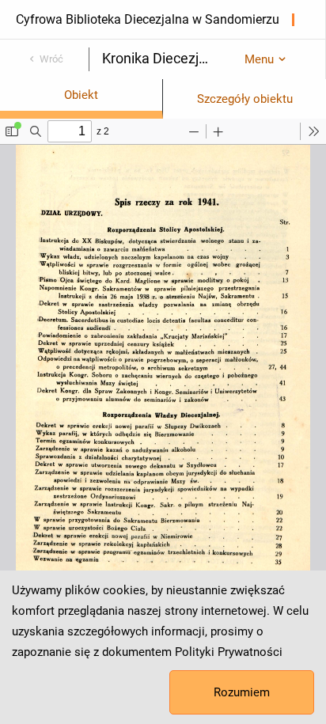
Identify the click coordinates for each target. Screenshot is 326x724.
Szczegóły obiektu (245, 99)
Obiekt (81, 95)
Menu (259, 59)
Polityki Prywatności (228, 652)
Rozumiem (242, 692)
